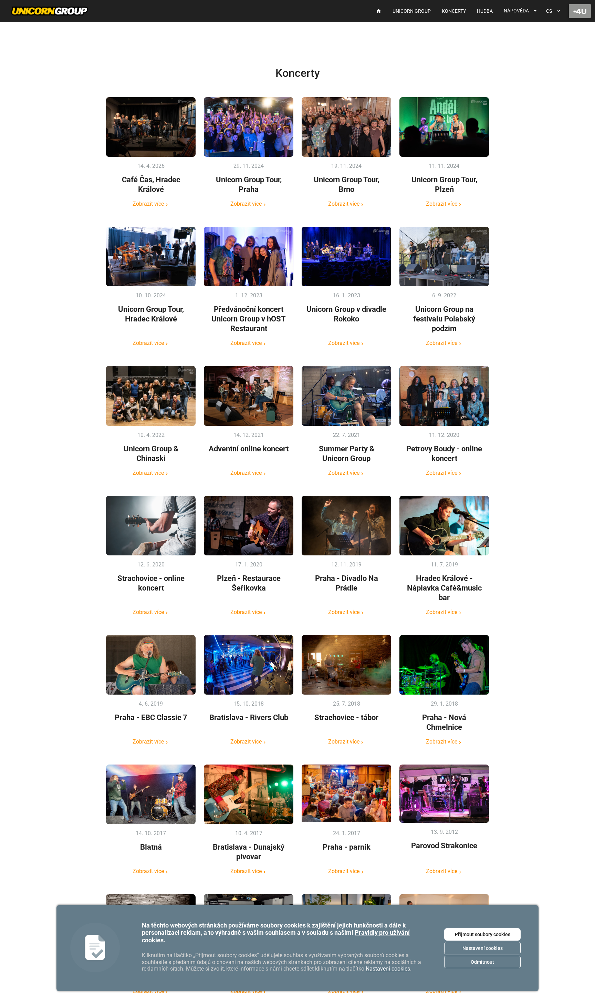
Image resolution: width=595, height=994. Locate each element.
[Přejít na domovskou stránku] (49, 11)
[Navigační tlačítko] (580, 11)
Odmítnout (482, 962)
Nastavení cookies (482, 948)
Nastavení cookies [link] (388, 968)
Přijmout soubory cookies (482, 934)
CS (549, 11)
